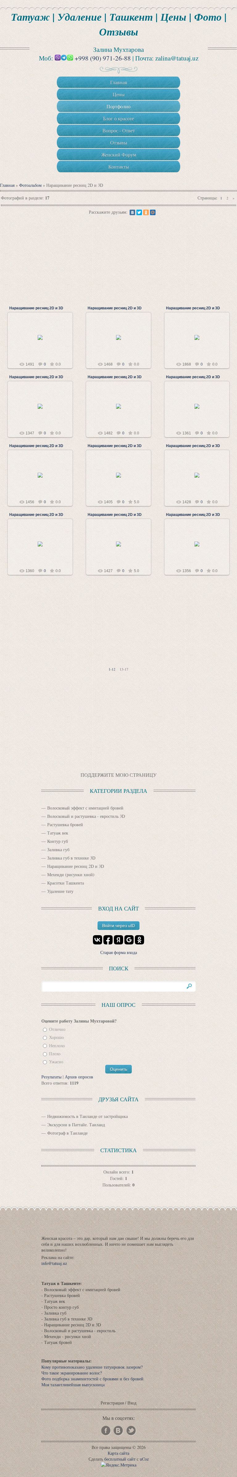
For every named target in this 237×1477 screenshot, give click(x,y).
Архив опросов (79, 1077)
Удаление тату (60, 891)
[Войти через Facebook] (108, 939)
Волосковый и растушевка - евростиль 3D (86, 816)
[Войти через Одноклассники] (139, 939)
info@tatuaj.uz (54, 1263)
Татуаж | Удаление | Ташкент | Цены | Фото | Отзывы (119, 24)
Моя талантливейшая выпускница (73, 1384)
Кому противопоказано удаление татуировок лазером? (92, 1367)
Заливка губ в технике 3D (71, 858)
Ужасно (56, 1062)
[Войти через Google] (129, 939)
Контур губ (57, 841)
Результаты (51, 1077)
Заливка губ (58, 849)
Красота (43, 342)
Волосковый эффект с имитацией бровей (85, 808)
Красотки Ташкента (65, 883)
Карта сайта (118, 1453)
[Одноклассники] (146, 212)
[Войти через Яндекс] (118, 939)
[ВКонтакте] (132, 212)
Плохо (54, 1053)
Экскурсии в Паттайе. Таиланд (76, 1125)
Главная (7, 185)
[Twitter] (139, 212)
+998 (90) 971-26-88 (103, 58)
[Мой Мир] (153, 212)
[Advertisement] (118, 259)
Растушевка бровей (65, 824)
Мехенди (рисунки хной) (70, 874)
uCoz (144, 1459)
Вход (131, 1403)
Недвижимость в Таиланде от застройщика (87, 1116)
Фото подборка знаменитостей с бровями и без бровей (92, 1379)
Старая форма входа (118, 952)
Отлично (57, 1029)
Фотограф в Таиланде (67, 1133)
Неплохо (57, 1045)
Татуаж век (57, 833)
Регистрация (112, 1403)
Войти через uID (118, 925)
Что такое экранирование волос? (71, 1373)
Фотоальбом (30, 185)
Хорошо (56, 1037)
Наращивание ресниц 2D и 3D (36, 308)
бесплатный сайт (119, 1459)
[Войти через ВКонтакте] (97, 939)
